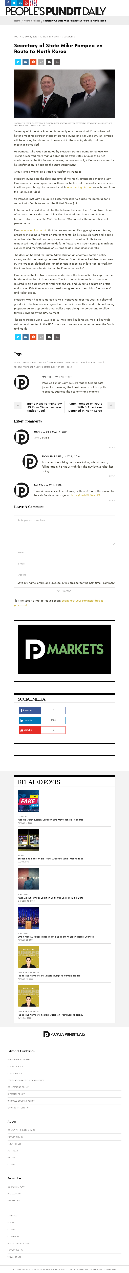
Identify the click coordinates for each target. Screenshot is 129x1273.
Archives (12, 1216)
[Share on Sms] (41, 62)
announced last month (33, 230)
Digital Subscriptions (19, 1243)
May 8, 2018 (31, 37)
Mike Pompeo (56, 362)
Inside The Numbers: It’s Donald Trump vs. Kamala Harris (49, 975)
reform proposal (23, 367)
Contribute (13, 1236)
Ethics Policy (15, 1073)
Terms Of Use (15, 1144)
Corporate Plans (17, 1187)
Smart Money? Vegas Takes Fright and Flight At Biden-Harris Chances (56, 936)
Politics (36, 20)
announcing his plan (79, 187)
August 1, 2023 (25, 823)
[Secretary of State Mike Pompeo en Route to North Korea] (24, 382)
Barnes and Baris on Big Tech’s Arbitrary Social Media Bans (50, 858)
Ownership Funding (18, 1108)
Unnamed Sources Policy (21, 1101)
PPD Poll (12, 1157)
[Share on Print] (57, 62)
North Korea (95, 362)
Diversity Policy (16, 1094)
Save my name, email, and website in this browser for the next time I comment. (66, 582)
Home (17, 20)
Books (11, 1222)
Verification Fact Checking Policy (26, 1080)
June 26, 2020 (24, 1018)
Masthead (13, 1151)
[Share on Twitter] (18, 62)
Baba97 (38, 484)
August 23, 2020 (26, 940)
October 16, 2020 (26, 901)
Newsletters (14, 1200)
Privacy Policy (15, 1137)
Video (21, 855)
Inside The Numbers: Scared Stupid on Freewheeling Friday (50, 1014)
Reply (112, 447)
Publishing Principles (19, 1059)
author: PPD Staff (49, 37)
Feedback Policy (16, 1066)
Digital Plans (15, 1194)
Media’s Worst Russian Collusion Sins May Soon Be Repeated (50, 819)
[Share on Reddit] (33, 62)
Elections (23, 894)
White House (65, 367)
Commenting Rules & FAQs (21, 1130)
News (27, 20)
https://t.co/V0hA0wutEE (85, 495)
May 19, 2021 (23, 862)
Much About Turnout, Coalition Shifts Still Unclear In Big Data (50, 897)
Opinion (22, 816)
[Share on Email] (49, 62)
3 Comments (68, 37)
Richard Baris (51, 456)
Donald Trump (22, 362)
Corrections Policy (18, 1087)
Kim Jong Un (39, 362)
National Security (75, 362)
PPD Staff (65, 376)
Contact (12, 1164)
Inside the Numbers (28, 972)
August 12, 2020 (25, 979)
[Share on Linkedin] (26, 62)
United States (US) (45, 367)
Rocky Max (41, 432)
